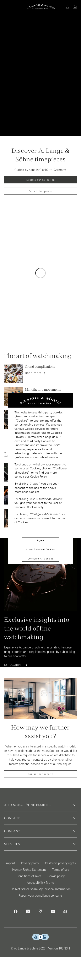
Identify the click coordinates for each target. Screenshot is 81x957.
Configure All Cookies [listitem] (40, 558)
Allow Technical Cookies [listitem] (40, 549)
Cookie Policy (38, 476)
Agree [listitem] (40, 540)
